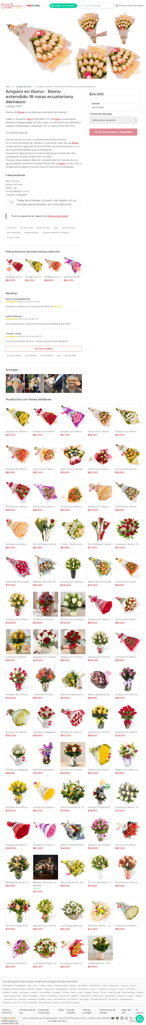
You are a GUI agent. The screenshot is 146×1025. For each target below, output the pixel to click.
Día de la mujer (13, 237)
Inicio (8, 87)
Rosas (55, 228)
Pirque (42, 996)
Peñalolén (34, 996)
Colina (104, 985)
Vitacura (55, 1003)
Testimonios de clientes (107, 1011)
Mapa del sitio (126, 1011)
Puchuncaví (64, 996)
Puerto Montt (97, 996)
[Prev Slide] (9, 269)
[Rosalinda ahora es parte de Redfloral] (33, 5)
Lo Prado (65, 992)
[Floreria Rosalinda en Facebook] (118, 1019)
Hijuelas (30, 989)
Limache (33, 992)
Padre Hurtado (114, 992)
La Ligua (120, 989)
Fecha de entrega (101, 114)
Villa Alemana (44, 1003)
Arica (29, 985)
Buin (35, 985)
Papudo (140, 992)
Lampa (14, 992)
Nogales (88, 992)
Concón (133, 985)
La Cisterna (82, 989)
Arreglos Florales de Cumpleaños (55, 232)
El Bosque (6, 989)
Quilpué (138, 996)
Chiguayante (94, 985)
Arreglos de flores (24, 87)
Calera (49, 985)
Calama (42, 985)
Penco (25, 996)
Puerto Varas (110, 996)
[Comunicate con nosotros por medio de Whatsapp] (140, 1019)
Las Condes (23, 992)
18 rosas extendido (14, 355)
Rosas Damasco (43, 228)
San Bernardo (60, 999)
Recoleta (41, 999)
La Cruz (92, 989)
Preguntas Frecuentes (44, 1011)
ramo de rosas (30, 355)
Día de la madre (26, 228)
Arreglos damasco (31, 232)
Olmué (103, 992)
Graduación (12, 228)
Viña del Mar (66, 1003)
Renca (49, 999)
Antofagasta (20, 985)
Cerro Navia (82, 985)
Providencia (52, 996)
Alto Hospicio (7, 985)
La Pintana (130, 989)
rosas (57, 119)
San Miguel (84, 999)
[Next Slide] (78, 269)
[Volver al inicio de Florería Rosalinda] (12, 6)
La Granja (111, 989)
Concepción (114, 985)
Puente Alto (85, 996)
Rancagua (32, 999)
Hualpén (39, 989)
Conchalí (124, 985)
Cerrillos (72, 985)
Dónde (96, 103)
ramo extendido (46, 355)
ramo (30, 119)
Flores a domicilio (7, 1011)
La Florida (101, 989)
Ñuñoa (96, 992)
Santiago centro (126, 999)
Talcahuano (7, 1003)
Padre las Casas (128, 992)
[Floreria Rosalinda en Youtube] (113, 1019)
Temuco (17, 1003)
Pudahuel (74, 996)
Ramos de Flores (68, 228)
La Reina (5, 992)
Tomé (24, 1003)
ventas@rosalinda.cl (57, 1021)
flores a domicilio (58, 216)
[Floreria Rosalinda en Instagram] (122, 1019)
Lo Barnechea (44, 992)
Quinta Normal (10, 999)
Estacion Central (19, 989)
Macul (73, 992)
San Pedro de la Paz (98, 999)
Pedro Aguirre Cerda (12, 996)
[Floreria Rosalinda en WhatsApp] (127, 1019)
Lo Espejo (56, 992)
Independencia (62, 989)
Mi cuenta (139, 1011)
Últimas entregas (87, 1011)
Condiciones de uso (27, 1011)
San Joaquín (72, 999)
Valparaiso (33, 1003)
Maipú (80, 992)
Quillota (130, 996)
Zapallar (76, 1003)
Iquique (73, 989)
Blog (61, 1010)
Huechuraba (49, 989)
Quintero (22, 999)
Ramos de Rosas (13, 232)
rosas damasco (70, 355)
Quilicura (121, 996)
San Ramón (113, 999)
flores (21, 112)
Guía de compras (70, 1011)
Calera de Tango (60, 985)
